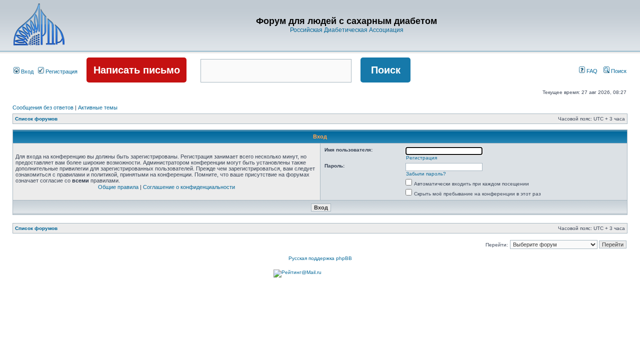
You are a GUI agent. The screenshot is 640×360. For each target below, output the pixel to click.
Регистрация (61, 71)
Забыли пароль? (426, 173)
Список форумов (36, 119)
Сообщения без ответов (43, 107)
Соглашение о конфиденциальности (189, 187)
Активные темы (98, 107)
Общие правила (118, 187)
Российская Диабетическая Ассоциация (347, 30)
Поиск (618, 71)
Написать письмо (137, 70)
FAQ (591, 71)
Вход (27, 71)
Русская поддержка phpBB (320, 258)
